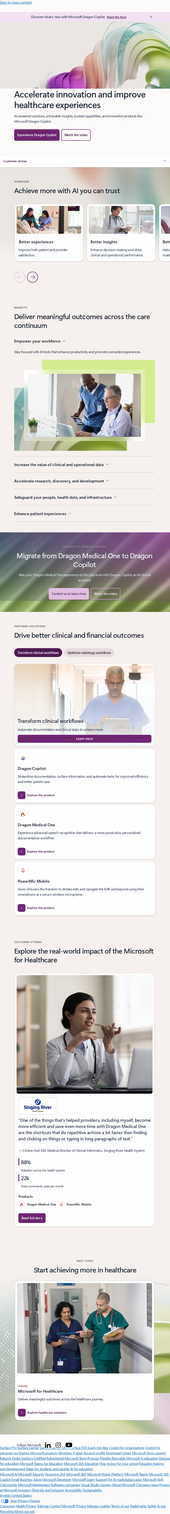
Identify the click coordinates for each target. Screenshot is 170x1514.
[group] (49, 233)
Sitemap (43, 1506)
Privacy (81, 1506)
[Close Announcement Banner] (150, 17)
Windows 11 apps (70, 1453)
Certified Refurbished (49, 1458)
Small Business (21, 1479)
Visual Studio (90, 1484)
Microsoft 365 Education (81, 1463)
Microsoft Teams (136, 1474)
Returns (5, 1458)
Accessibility (73, 1490)
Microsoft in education (142, 1458)
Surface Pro (8, 1447)
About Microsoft (123, 1484)
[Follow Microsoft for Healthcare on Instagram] (58, 1445)
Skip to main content (16, 2)
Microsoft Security (31, 1474)
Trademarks (138, 1506)
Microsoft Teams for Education (41, 1463)
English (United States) (16, 1495)
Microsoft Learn (83, 1479)
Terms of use (120, 1506)
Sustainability (92, 1490)
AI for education (81, 1468)
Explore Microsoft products (38, 1453)
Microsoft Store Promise (82, 1458)
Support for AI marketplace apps (119, 1479)
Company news (147, 1484)
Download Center (118, 1453)
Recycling (7, 1511)
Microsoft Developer (56, 1479)
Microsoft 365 (76, 1474)
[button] (76, 135)
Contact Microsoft (62, 1506)
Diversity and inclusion (48, 1490)
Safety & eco (157, 1506)
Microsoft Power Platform (105, 1474)
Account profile (94, 1453)
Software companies (65, 1484)
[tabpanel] (84, 789)
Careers (105, 1484)
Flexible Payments (113, 1458)
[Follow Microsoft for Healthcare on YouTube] (68, 1445)
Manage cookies (98, 1506)
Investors (24, 1490)
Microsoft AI (8, 1474)
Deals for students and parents (48, 1468)
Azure (37, 1479)
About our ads (24, 1511)
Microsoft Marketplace (34, 1484)
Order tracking (22, 1458)
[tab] (38, 652)
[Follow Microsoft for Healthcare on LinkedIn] (47, 1445)
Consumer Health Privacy (18, 1506)
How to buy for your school (119, 1463)
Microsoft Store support (149, 1453)
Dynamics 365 (55, 1474)
